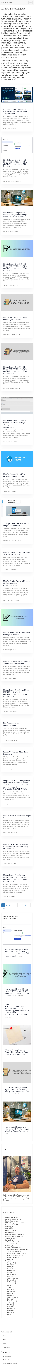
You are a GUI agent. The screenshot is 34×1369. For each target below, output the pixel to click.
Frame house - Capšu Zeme (15, 1253)
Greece (9, 1270)
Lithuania (10, 1280)
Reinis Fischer (6, 2)
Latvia (9, 1265)
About (4, 1336)
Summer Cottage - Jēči (14, 1255)
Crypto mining (9, 1230)
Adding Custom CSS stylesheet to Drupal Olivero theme (16, 524)
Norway (9, 1299)
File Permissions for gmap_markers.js (11, 724)
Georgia (9, 1263)
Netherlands (11, 1301)
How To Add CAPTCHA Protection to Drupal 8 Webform (16, 633)
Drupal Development (11, 1219)
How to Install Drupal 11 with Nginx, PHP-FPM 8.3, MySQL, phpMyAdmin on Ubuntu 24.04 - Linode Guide (15, 163)
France (9, 1289)
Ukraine (9, 1293)
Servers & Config (10, 1225)
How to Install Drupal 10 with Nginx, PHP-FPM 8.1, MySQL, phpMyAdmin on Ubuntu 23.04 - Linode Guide (15, 267)
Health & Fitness (12, 1242)
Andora (9, 1303)
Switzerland (10, 1307)
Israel (9, 1286)
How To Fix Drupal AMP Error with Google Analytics (15, 318)
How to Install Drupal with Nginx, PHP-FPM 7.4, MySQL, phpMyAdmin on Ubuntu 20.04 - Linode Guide (16, 693)
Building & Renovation (12, 1248)
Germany (10, 1274)
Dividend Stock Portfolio (10, 1364)
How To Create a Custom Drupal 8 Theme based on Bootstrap (16, 662)
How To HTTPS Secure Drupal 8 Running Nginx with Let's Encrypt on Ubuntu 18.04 (16, 846)
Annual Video (11, 1244)
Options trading (10, 1232)
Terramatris (13, 1199)
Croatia (9, 1305)
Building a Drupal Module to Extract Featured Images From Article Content (15, 111)
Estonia (9, 1291)
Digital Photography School (13, 1223)
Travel (7, 1261)
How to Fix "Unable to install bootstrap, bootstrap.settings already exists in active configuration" (14, 423)
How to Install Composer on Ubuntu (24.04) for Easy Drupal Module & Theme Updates (15, 214)
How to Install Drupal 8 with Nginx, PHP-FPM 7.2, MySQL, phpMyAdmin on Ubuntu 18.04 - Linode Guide (15, 878)
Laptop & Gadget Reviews (13, 1234)
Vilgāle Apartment (12, 1251)
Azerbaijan (10, 1284)
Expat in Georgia (10, 1217)
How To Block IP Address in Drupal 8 (17, 816)
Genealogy (8, 1246)
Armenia (9, 1272)
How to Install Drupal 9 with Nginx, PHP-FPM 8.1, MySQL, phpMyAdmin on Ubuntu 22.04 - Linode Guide (15, 370)
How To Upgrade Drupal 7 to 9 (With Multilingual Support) (15, 475)
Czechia (9, 1295)
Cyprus (9, 1312)
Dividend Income (10, 1221)
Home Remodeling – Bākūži (15, 1249)
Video (4, 1343)
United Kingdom (12, 1297)
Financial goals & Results (12, 1236)
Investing (8, 1227)
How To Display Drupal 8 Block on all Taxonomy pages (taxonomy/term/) (16, 583)
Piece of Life (6, 1347)
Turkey (9, 1287)
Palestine (10, 1310)
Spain (9, 1267)
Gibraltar (10, 1308)
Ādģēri (9, 1259)
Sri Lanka (10, 1282)
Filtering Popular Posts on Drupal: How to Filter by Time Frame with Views (16, 1052)
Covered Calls (7, 1356)
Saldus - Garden (12, 1257)
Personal (8, 1240)
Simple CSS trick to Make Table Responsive (15, 752)
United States (11, 1278)
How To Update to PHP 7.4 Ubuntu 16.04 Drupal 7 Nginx (16, 553)
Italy (8, 1268)
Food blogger (9, 1229)
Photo (4, 1339)
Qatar (9, 1314)
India (8, 1276)
